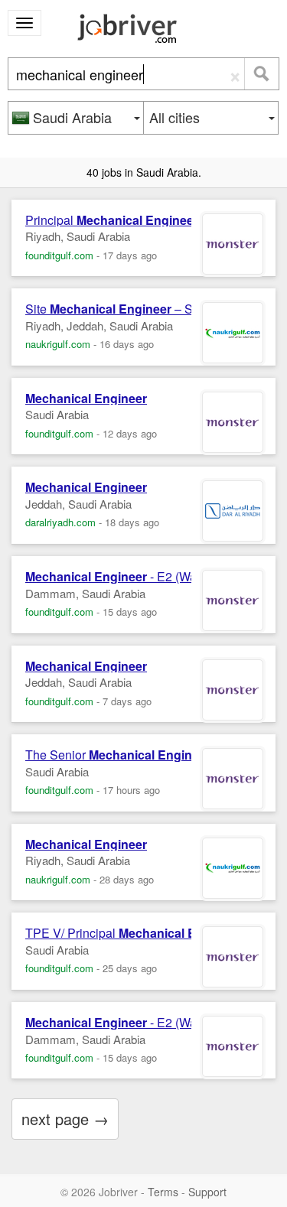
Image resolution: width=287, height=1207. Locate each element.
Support (207, 1191)
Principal (111, 220)
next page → (65, 1119)
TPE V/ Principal (132, 933)
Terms (163, 1191)
